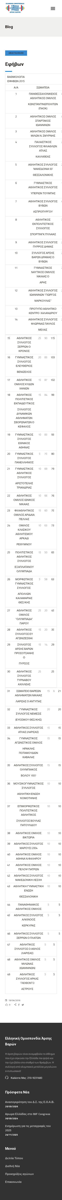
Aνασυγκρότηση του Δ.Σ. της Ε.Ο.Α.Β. (29, 1102)
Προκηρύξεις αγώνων (19, 1174)
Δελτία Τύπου (14, 1158)
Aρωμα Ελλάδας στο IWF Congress (27, 1114)
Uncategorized (16, 53)
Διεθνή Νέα (12, 1166)
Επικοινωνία (13, 1182)
